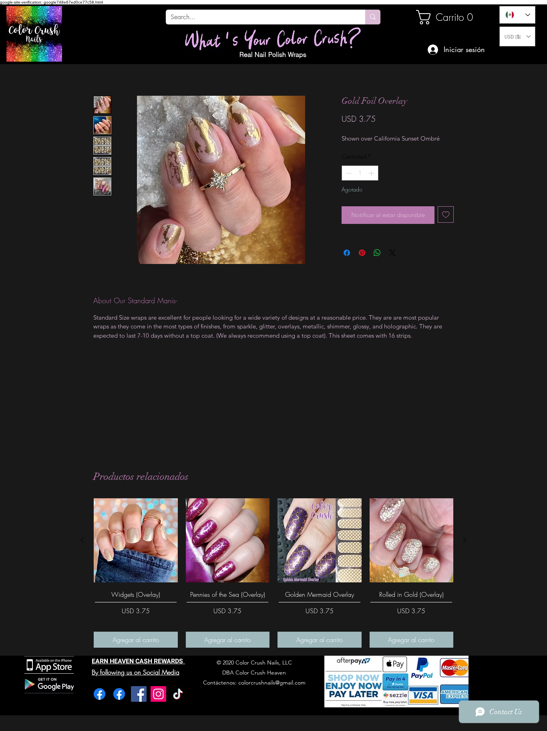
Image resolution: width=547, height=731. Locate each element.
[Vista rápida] (136, 540)
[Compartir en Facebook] (347, 253)
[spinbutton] (360, 173)
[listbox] (517, 36)
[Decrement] (348, 173)
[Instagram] (158, 694)
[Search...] (372, 17)
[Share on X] (392, 253)
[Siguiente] (465, 540)
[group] (273, 573)
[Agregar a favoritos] (446, 214)
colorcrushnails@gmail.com (272, 682)
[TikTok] (178, 694)
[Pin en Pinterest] (362, 253)
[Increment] (372, 173)
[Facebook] (99, 694)
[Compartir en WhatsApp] (377, 253)
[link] (443, 17)
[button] (517, 36)
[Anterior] (82, 540)
